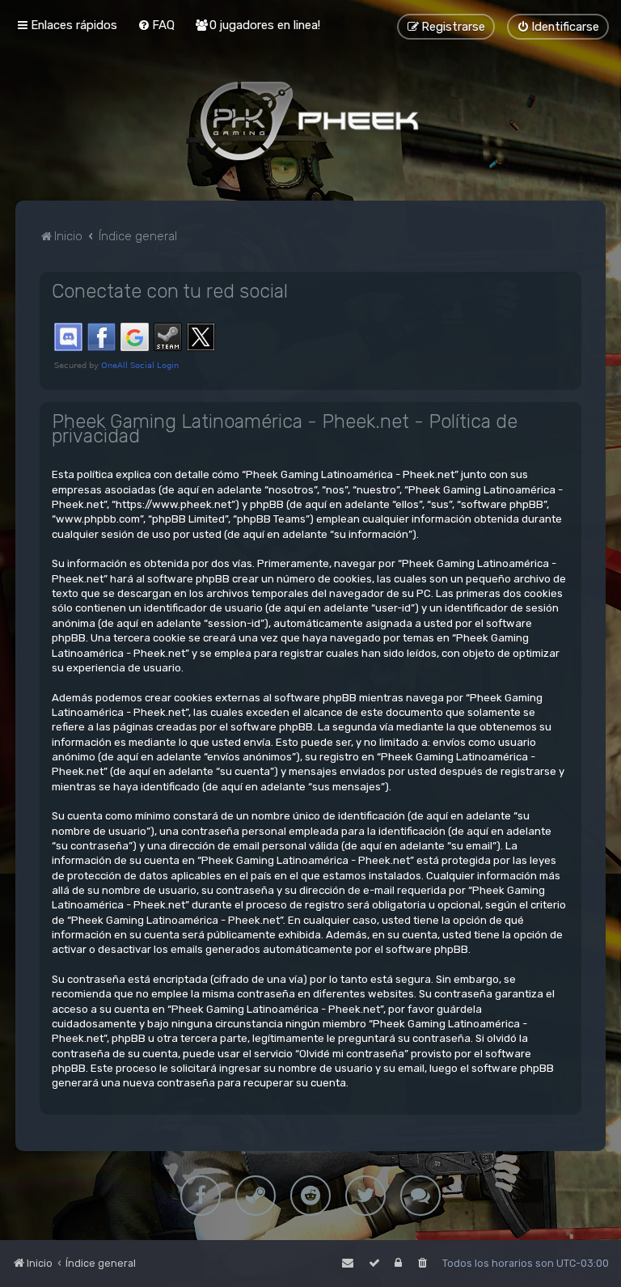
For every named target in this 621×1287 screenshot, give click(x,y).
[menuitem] (156, 25)
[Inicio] (310, 120)
